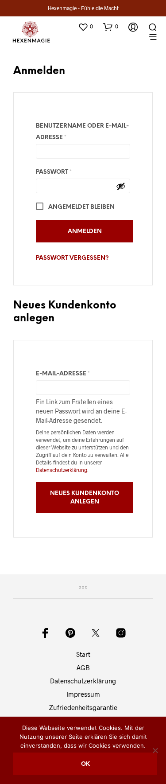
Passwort (76, 172)
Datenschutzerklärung (61, 470)
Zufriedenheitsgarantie (83, 707)
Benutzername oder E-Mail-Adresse (82, 131)
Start (83, 654)
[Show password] (121, 186)
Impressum (83, 694)
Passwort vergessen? (72, 258)
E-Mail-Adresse (83, 374)
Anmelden (85, 231)
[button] (85, 26)
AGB (83, 667)
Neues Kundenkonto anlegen (84, 497)
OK (85, 764)
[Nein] (155, 750)
